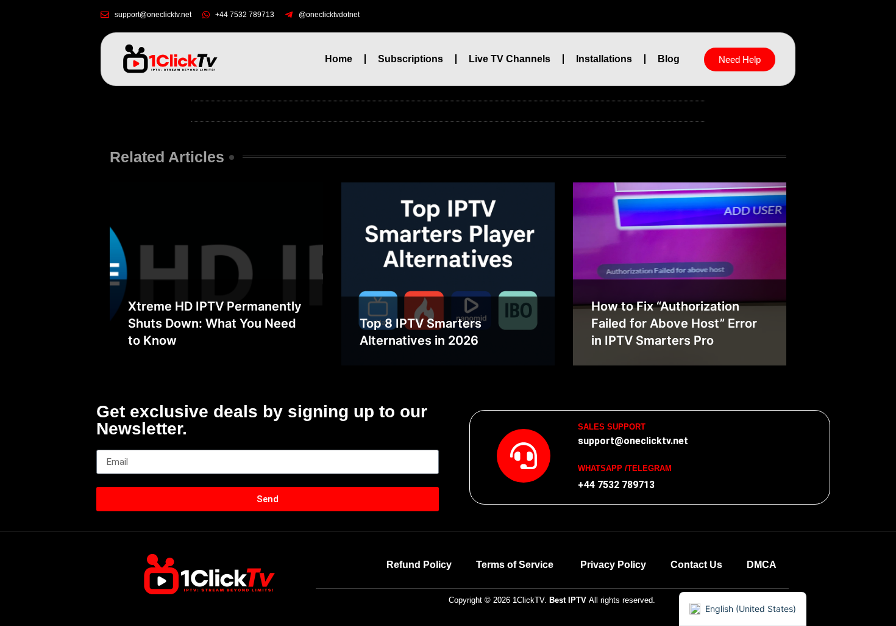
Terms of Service (516, 564)
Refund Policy (419, 564)
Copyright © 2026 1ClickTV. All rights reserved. (552, 600)
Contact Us (696, 564)
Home (338, 59)
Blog (669, 59)
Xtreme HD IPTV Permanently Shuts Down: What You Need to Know (215, 323)
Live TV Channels (509, 59)
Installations (604, 59)
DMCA (762, 564)
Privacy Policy (613, 564)
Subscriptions (410, 59)
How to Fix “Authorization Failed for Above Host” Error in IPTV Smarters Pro (674, 323)
